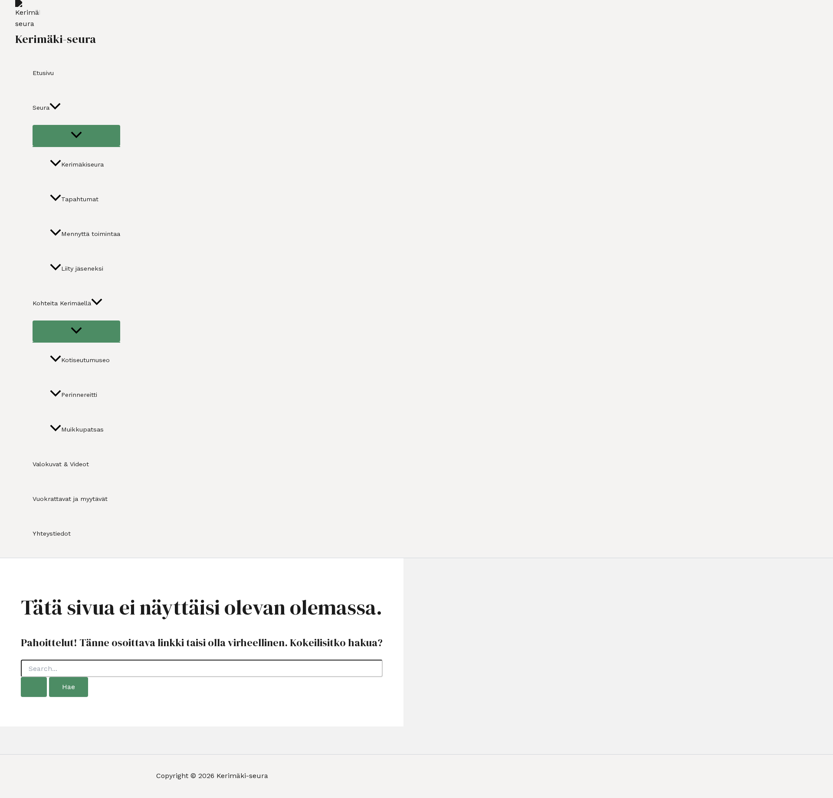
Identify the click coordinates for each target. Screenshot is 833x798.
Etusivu (43, 72)
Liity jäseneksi (82, 268)
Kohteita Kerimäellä (62, 303)
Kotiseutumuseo (85, 359)
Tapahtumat (79, 199)
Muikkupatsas (82, 429)
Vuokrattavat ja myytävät (70, 498)
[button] (55, 107)
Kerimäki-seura (55, 39)
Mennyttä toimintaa (90, 233)
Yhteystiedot (52, 533)
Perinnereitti (79, 394)
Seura (41, 107)
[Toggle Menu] (76, 135)
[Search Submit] (34, 687)
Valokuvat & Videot (61, 464)
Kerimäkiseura (82, 164)
